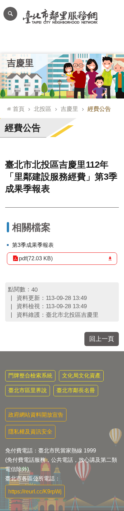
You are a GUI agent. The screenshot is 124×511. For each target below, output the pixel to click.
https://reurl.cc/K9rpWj (35, 491)
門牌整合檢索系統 (30, 375)
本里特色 (87, 43)
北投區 (42, 108)
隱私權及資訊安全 (30, 432)
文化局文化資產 (81, 375)
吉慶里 (69, 108)
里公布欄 (12, 43)
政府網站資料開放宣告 (35, 415)
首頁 (18, 108)
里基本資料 (62, 43)
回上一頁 (101, 338)
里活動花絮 (112, 43)
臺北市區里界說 (27, 390)
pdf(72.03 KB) (36, 258)
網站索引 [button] (10, 14)
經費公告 (99, 108)
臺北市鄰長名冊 (75, 390)
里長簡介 (37, 43)
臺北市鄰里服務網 (62, 16)
